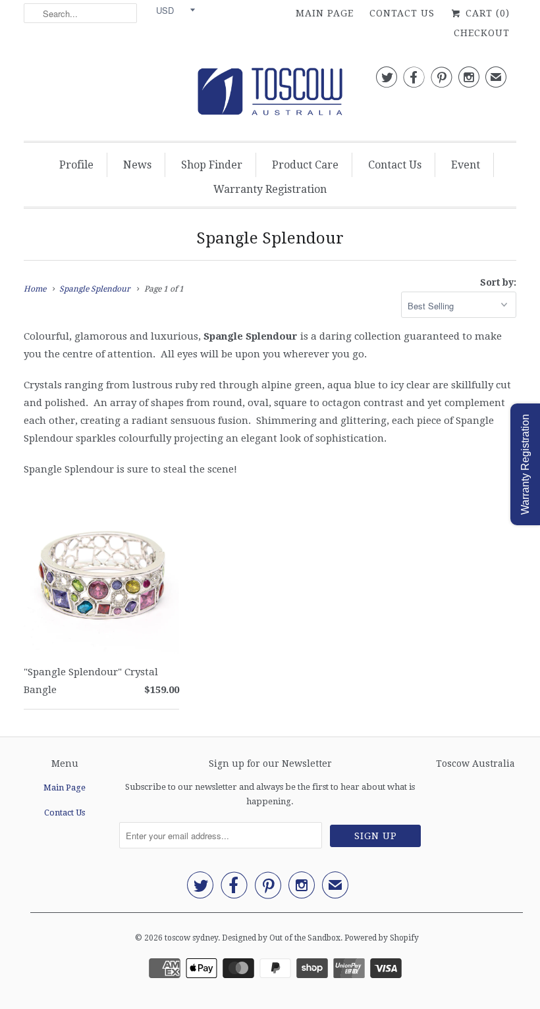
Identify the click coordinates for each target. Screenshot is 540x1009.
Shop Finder (211, 165)
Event (465, 165)
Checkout (482, 33)
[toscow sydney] (270, 95)
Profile (76, 165)
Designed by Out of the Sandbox (281, 938)
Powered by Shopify (381, 938)
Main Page (325, 13)
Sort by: (498, 282)
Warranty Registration (270, 189)
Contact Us (402, 13)
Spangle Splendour (270, 238)
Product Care (305, 165)
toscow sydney (191, 938)
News (137, 165)
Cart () (486, 13)
